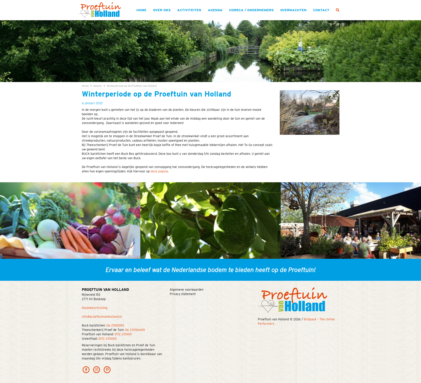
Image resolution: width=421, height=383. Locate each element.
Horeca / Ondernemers (251, 10)
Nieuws (97, 86)
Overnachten (293, 10)
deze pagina (159, 171)
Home (141, 10)
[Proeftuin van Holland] (99, 9)
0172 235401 (123, 334)
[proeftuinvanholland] (107, 369)
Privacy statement (183, 294)
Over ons (162, 10)
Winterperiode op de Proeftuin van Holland (132, 86)
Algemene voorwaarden (186, 289)
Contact (321, 10)
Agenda (215, 10)
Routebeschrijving (94, 308)
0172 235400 (107, 338)
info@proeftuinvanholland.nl (102, 316)
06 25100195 (115, 325)
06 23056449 (135, 330)
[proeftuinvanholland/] (96, 369)
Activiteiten (189, 10)
